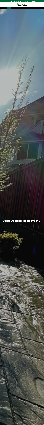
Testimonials (28, 7)
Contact (34, 7)
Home (9, 7)
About (12, 7)
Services (17, 7)
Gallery (23, 7)
